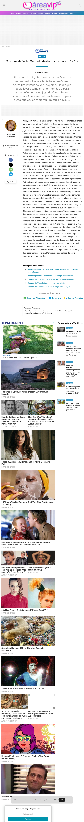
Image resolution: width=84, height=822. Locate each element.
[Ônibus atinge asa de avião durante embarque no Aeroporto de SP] (61, 384)
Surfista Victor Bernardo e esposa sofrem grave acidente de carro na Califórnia (73, 351)
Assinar (28, 819)
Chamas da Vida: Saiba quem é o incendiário (46, 283)
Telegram (56, 298)
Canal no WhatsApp (35, 298)
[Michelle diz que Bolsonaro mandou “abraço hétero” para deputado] (61, 401)
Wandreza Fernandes (43, 72)
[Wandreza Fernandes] (10, 125)
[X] (11, 165)
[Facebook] (11, 160)
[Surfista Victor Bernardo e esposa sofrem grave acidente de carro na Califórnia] (61, 344)
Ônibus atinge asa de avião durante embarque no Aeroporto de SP (73, 390)
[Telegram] (11, 174)
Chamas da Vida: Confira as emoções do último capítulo (50, 279)
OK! (62, 800)
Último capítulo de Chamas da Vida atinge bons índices (50, 276)
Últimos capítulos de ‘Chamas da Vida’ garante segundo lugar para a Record (52, 270)
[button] (73, 5)
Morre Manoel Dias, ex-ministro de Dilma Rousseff (73, 334)
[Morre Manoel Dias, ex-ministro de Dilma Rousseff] (61, 329)
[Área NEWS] (42, 52)
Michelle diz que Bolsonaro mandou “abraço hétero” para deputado (73, 407)
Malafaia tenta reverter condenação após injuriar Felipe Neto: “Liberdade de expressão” (73, 370)
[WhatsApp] (11, 169)
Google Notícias (75, 298)
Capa (2, 46)
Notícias (8, 46)
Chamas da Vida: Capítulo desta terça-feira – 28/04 (48, 287)
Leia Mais (54, 800)
